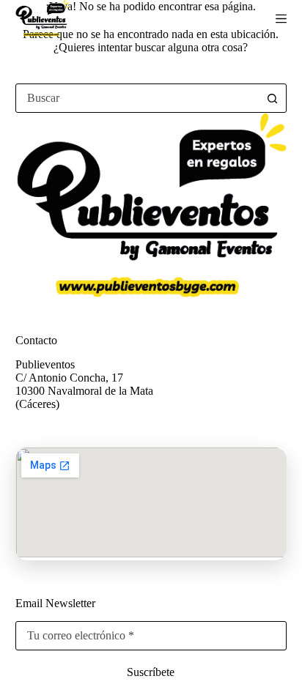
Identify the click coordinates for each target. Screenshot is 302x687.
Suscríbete (150, 672)
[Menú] (281, 18)
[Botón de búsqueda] (272, 98)
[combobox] (137, 98)
